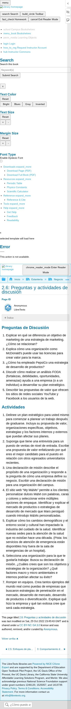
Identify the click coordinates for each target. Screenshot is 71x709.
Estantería (37, 279)
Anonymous (50, 629)
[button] (12, 216)
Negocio (58, 279)
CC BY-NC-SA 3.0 (29, 625)
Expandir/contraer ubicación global (67, 278)
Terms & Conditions (28, 688)
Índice (10, 317)
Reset (5, 99)
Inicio (17, 279)
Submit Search (10, 75)
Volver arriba (9, 638)
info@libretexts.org (14, 695)
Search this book (9, 64)
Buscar (7, 705)
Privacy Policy (9, 688)
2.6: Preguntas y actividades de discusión (42, 617)
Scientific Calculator (17, 191)
